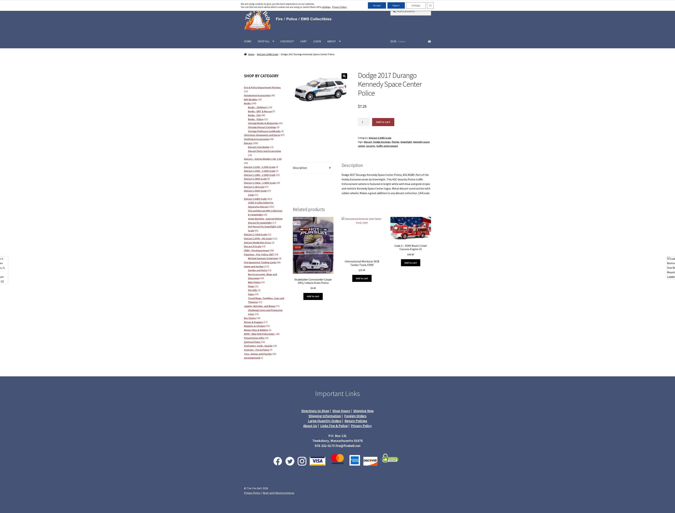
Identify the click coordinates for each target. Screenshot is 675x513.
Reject (396, 5)
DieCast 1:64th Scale (267, 54)
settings (326, 7)
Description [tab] (300, 167)
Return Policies (356, 421)
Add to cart (383, 122)
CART (303, 41)
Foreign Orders (355, 416)
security (370, 146)
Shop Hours (341, 411)
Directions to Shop (315, 411)
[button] (344, 76)
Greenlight (406, 141)
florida (395, 141)
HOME (248, 41)
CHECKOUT (287, 41)
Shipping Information (324, 416)
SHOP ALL (264, 41)
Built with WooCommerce (278, 493)
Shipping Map (363, 411)
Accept (377, 5)
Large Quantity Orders (324, 421)
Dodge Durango (381, 141)
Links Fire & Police (334, 425)
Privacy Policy (361, 425)
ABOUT (331, 41)
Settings (416, 5)
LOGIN (317, 41)
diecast (368, 141)
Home (251, 54)
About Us (310, 425)
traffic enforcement (387, 146)
